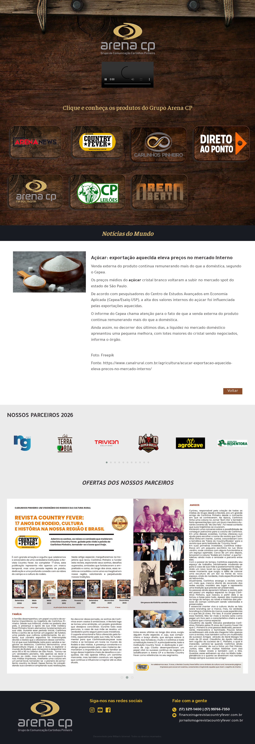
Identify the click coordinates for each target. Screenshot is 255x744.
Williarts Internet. (122, 737)
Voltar (232, 391)
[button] (107, 462)
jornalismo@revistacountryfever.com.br (211, 721)
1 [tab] (122, 677)
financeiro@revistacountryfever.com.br (210, 715)
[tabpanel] (127, 566)
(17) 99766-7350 (217, 710)
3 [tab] (132, 677)
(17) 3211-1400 (190, 710)
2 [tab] (127, 677)
